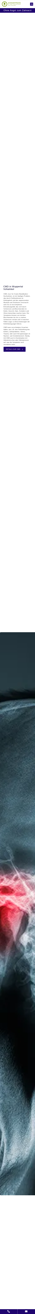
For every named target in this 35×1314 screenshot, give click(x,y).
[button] (31, 4)
